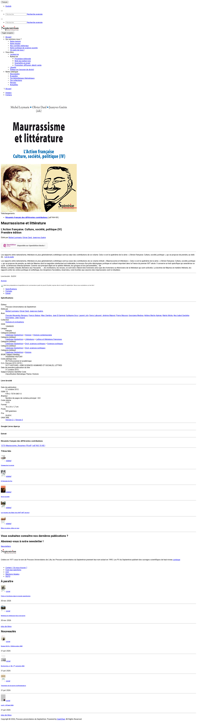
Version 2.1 (9, 420)
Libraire (13, 67)
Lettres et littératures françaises (49, 339)
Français (5, 2)
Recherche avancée (35, 14)
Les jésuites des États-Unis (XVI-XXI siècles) (15, 512)
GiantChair (61, 719)
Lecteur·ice (14, 54)
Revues (13, 82)
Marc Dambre (46, 315)
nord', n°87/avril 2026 (7, 705)
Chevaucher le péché (7, 465)
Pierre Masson (122, 315)
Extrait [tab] (7, 293)
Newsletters (6, 546)
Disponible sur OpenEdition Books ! (31, 245)
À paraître (14, 76)
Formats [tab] (8, 291)
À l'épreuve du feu (6, 481)
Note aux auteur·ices (23, 61)
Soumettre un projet (22, 63)
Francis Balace (34, 315)
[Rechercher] (2, 10)
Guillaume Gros (72, 315)
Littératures (29, 339)
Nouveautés (15, 74)
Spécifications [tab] (11, 289)
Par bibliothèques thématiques (22, 78)
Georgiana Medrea (136, 315)
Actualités (14, 85)
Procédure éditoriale (23, 59)
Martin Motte (167, 315)
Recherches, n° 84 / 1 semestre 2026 (12, 666)
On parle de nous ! (17, 50)
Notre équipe (15, 43)
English (8, 6)
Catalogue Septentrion (14, 335)
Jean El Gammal (59, 315)
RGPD (7, 576)
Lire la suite (9, 257)
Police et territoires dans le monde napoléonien (15, 596)
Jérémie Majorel (108, 315)
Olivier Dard (27, 237)
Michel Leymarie (15, 237)
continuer (176, 560)
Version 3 (19, 420)
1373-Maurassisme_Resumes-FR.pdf (16, 445)
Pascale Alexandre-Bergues (16, 315)
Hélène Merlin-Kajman (153, 315)
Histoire (28, 335)
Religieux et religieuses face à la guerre (13, 615)
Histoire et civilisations (14, 322)
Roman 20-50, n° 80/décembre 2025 (11, 646)
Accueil (8, 37)
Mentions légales (12, 574)
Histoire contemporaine (42, 335)
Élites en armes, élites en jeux (10, 528)
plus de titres (6, 626)
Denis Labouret (95, 315)
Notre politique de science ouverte (24, 48)
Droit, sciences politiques (35, 344)
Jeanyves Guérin (39, 237)
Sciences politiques (55, 344)
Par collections (16, 80)
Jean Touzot (20, 318)
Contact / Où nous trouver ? (16, 568)
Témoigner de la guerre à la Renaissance (13, 685)
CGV (7, 572)
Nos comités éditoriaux (19, 46)
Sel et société (5, 496)
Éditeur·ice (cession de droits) (22, 69)
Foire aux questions (13, 570)
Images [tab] (8, 93)
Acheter (4, 281)
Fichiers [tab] (8, 95)
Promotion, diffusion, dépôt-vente (28, 65)
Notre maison (15, 41)
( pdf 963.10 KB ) (38, 445)
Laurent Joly (83, 315)
